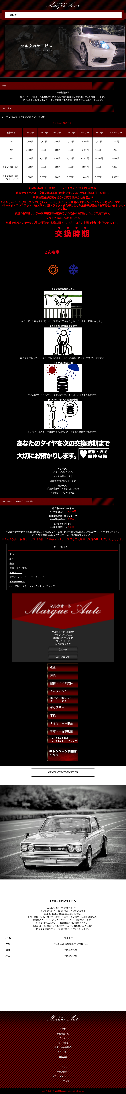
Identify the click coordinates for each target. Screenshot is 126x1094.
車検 (12, 554)
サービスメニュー (63, 1038)
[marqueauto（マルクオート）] (63, 5)
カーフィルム (16, 572)
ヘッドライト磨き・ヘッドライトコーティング (32, 586)
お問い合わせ (63, 1072)
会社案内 (63, 1056)
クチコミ (63, 1067)
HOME (63, 1029)
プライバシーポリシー (63, 1076)
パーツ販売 (63, 1043)
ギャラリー (63, 1052)
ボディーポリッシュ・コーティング (27, 577)
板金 (12, 559)
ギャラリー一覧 (17, 582)
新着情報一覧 (63, 1034)
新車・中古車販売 (63, 1047)
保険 (12, 563)
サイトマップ (63, 1081)
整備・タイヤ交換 (18, 568)
